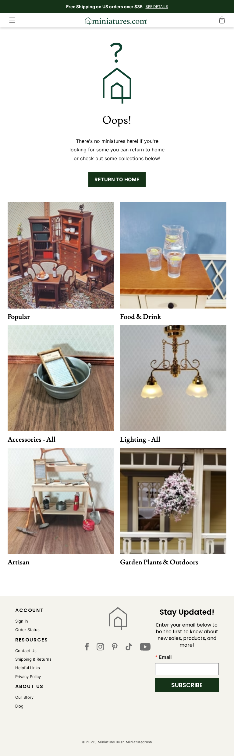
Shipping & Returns (33, 659)
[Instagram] (100, 648)
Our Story (24, 697)
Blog (19, 706)
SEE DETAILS (157, 6)
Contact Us (26, 650)
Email (165, 657)
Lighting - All (140, 439)
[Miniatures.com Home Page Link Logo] (118, 618)
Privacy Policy (28, 676)
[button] (12, 20)
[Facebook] (87, 648)
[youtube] (145, 648)
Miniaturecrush (139, 742)
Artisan (19, 562)
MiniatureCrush (111, 742)
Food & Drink (140, 317)
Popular (19, 317)
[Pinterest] (115, 648)
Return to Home (117, 179)
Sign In (21, 621)
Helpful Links (27, 667)
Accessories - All (31, 439)
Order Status (27, 629)
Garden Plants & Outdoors (159, 562)
